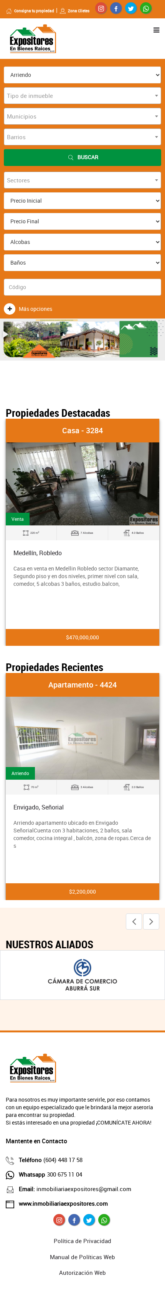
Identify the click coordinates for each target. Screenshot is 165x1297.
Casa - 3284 (82, 430)
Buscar (88, 157)
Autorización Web (82, 1272)
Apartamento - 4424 (82, 684)
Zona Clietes (78, 10)
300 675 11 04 (50, 1174)
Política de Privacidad (82, 1241)
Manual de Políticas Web (82, 1257)
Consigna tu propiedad (34, 10)
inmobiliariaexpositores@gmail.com (75, 1189)
